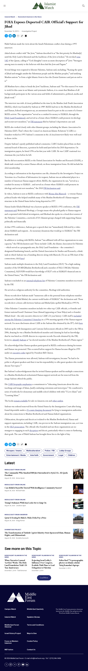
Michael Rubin (20, 490)
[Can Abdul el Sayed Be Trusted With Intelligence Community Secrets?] (78, 489)
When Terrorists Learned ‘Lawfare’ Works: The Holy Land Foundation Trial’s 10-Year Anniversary (16, 564)
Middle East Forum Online (15, 470)
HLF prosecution (17, 426)
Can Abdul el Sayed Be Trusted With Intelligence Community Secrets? (33, 487)
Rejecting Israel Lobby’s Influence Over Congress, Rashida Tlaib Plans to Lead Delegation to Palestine (43, 564)
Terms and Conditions (35, 625)
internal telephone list (35, 280)
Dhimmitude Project (13, 529)
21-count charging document (39, 410)
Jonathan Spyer (21, 505)
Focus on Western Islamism (11, 642)
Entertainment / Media (16, 455)
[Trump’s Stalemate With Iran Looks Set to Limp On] (78, 504)
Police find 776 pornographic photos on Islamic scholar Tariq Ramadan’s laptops (71, 562)
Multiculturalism (33, 451)
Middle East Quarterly (35, 609)
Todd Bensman (22, 570)
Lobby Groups (65, 451)
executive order (19, 352)
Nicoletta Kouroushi (22, 538)
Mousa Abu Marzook (57, 193)
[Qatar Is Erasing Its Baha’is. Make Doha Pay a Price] (78, 519)
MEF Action (9, 650)
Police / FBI (50, 451)
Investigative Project (29, 31)
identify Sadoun (19, 340)
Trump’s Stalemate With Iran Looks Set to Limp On (25, 502)
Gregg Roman (20, 520)
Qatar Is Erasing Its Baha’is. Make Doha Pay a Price (25, 517)
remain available (21, 400)
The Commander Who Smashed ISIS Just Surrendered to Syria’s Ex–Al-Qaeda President (36, 474)
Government (48, 455)
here (22, 258)
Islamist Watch (10, 17)
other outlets (57, 400)
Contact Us (31, 650)
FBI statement (36, 121)
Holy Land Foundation (15, 118)
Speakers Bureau (33, 617)
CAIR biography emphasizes (20, 384)
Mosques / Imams (14, 451)
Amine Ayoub (20, 478)
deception (33, 430)
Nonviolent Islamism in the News (30, 17)
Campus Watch (10, 609)
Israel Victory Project (13, 633)
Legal (60, 455)
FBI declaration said (51, 188)
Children (71, 455)
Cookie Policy (32, 641)
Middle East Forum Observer (16, 514)
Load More (44, 577)
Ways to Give (32, 633)
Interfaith (34, 455)
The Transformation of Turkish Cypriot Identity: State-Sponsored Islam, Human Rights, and (37, 534)
